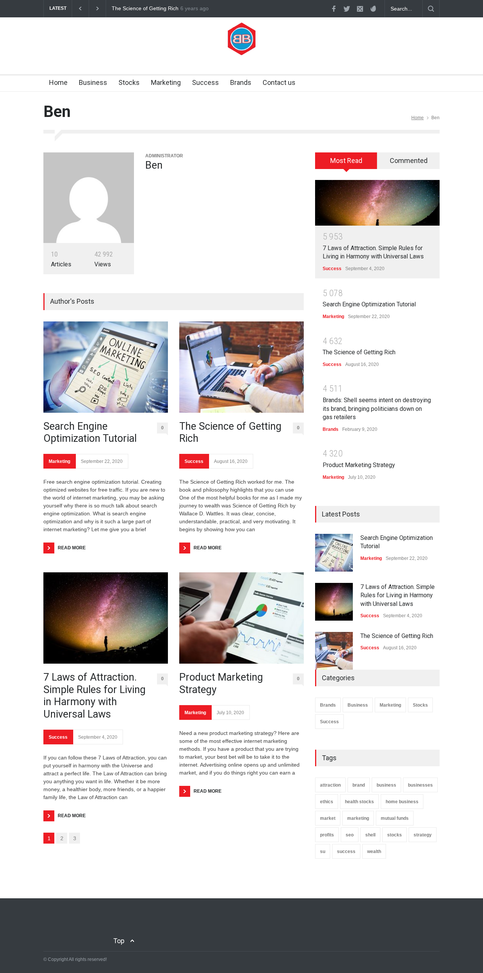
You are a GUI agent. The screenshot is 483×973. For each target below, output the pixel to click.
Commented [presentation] (409, 160)
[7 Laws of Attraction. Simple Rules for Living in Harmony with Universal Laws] (105, 618)
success (346, 851)
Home (58, 82)
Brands (240, 82)
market (327, 818)
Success (205, 82)
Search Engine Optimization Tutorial (90, 432)
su (322, 851)
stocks (394, 835)
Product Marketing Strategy (221, 683)
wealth (374, 851)
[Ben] (88, 197)
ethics (326, 801)
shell (370, 835)
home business (402, 801)
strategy (423, 835)
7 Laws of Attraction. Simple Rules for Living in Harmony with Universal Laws (94, 695)
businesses (420, 785)
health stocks (359, 801)
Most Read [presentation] (346, 160)
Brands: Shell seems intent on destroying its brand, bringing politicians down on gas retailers (377, 409)
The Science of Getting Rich (145, 8)
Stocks (129, 82)
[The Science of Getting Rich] (241, 367)
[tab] (346, 163)
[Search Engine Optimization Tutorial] (105, 367)
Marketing (166, 82)
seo (350, 835)
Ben (154, 165)
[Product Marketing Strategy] (241, 618)
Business (93, 82)
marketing (358, 818)
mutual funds (395, 818)
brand (358, 785)
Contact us (279, 82)
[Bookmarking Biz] (241, 45)
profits (327, 835)
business (386, 785)
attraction (330, 785)
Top (119, 941)
